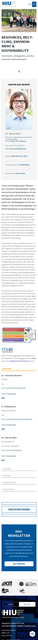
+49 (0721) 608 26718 (16, 146)
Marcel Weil (20, 173)
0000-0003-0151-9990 (19, 156)
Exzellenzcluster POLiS (18, 361)
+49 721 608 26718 (12, 446)
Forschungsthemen (19, 509)
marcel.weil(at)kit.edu (14, 450)
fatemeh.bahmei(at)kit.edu (16, 388)
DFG (33, 358)
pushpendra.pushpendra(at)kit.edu (19, 419)
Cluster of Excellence (18, 141)
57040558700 (24, 165)
